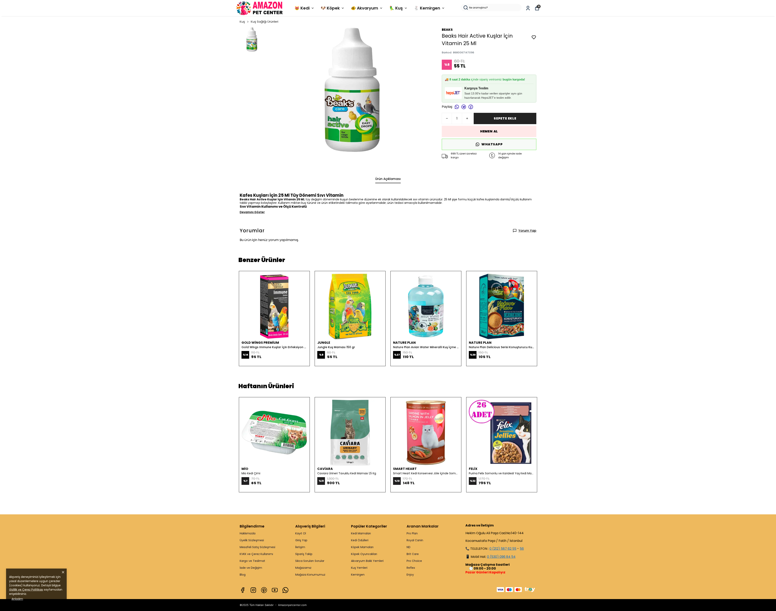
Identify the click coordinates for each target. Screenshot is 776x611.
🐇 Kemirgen (427, 8)
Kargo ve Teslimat (252, 561)
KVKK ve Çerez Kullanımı (256, 554)
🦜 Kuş (396, 8)
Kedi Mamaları (361, 533)
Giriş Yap (301, 540)
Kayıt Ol (300, 533)
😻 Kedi (302, 8)
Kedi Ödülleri (359, 540)
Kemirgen (358, 575)
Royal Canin (415, 540)
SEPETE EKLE (505, 118)
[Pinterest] (264, 590)
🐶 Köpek (330, 8)
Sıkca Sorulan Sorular (309, 561)
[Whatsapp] (285, 590)
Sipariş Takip (303, 554)
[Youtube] (275, 590)
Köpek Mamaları (362, 547)
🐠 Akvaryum (364, 8)
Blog (243, 575)
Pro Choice (414, 561)
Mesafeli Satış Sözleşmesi (257, 547)
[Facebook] (243, 590)
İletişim (300, 547)
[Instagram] (253, 590)
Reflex (411, 568)
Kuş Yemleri (359, 568)
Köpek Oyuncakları (364, 554)
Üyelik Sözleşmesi (252, 540)
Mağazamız (303, 568)
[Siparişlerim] (527, 8)
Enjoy (410, 575)
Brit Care (413, 554)
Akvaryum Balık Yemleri (367, 561)
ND (408, 547)
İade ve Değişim (251, 568)
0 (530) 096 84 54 (501, 556)
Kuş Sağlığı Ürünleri (264, 21)
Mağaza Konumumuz (310, 575)
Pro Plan (412, 533)
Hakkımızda (247, 533)
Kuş (242, 21)
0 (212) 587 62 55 (502, 548)
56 (522, 548)
